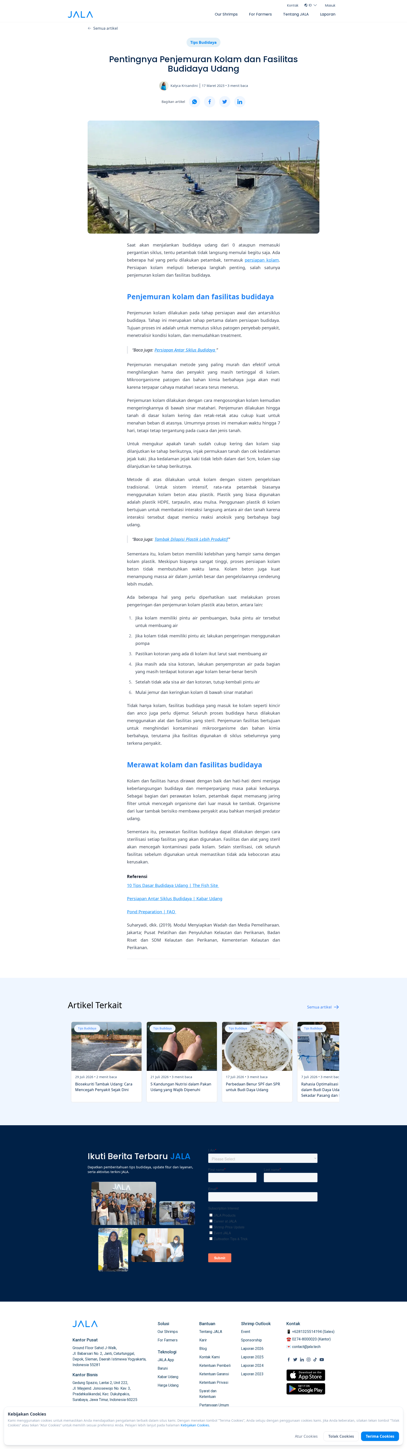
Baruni (163, 1368)
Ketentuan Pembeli (215, 1365)
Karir (203, 1340)
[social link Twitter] (295, 1359)
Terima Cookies (380, 1436)
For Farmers (260, 14)
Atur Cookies (306, 1436)
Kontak (292, 5)
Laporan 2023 (252, 1374)
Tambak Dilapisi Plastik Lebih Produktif (191, 539)
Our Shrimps (226, 14)
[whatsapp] (194, 101)
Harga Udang (168, 1385)
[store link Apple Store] (305, 1375)
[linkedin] (239, 101)
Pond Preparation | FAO (151, 912)
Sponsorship (251, 1340)
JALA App (166, 1360)
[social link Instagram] (308, 1359)
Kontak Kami (209, 1357)
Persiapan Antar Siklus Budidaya (185, 350)
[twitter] (224, 101)
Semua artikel (105, 28)
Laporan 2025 (252, 1357)
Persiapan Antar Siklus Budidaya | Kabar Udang (174, 898)
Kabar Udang (168, 1377)
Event (245, 1331)
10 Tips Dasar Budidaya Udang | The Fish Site (173, 885)
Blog (203, 1348)
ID (310, 5)
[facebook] (209, 101)
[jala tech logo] (80, 14)
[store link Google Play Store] (305, 1389)
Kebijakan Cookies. (195, 1425)
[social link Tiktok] (315, 1359)
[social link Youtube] (321, 1359)
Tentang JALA (296, 14)
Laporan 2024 (252, 1365)
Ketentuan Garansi (214, 1374)
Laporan (327, 14)
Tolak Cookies (341, 1436)
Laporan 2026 (252, 1348)
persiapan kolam (262, 260)
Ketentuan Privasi (213, 1382)
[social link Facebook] (288, 1359)
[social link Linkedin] (302, 1359)
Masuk (330, 5)
